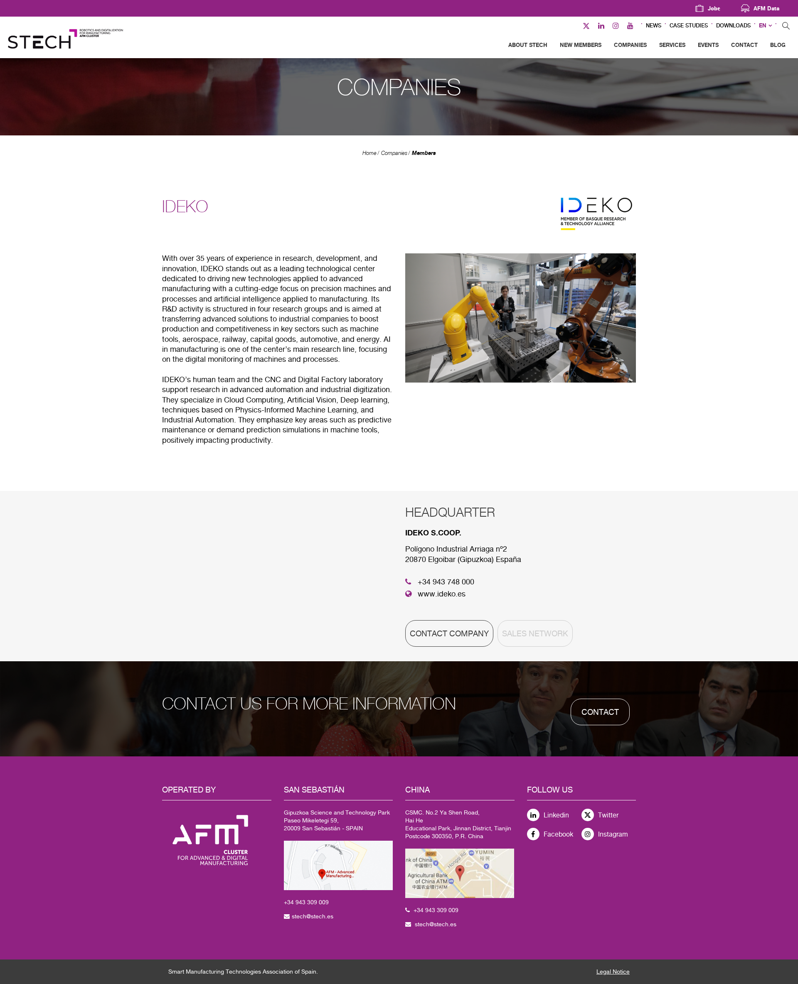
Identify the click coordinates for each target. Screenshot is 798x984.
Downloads (733, 25)
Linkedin (556, 815)
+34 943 (295, 902)
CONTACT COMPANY (449, 633)
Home (369, 153)
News (653, 25)
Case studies (689, 25)
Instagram (613, 834)
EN (762, 25)
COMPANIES (630, 45)
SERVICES (672, 45)
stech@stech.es (312, 916)
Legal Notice (613, 971)
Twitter (608, 815)
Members (424, 153)
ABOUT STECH (527, 45)
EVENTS (708, 45)
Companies (394, 153)
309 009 (318, 902)
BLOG (778, 45)
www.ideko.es (442, 593)
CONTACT (744, 45)
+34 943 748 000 (446, 581)
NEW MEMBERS (580, 45)
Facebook (558, 834)
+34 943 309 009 (436, 910)
